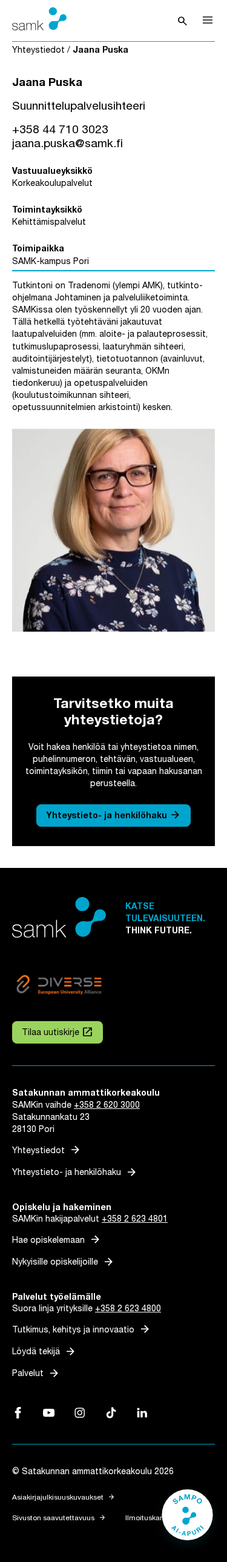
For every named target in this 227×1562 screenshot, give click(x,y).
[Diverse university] (59, 986)
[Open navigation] (207, 20)
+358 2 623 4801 (135, 1219)
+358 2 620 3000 (107, 1105)
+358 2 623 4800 (128, 1308)
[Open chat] (187, 1520)
